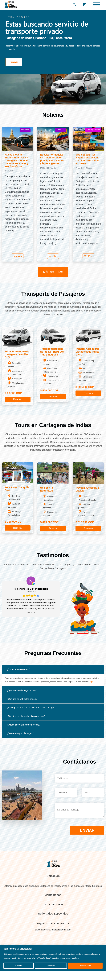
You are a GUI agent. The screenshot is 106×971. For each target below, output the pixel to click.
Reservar (17, 399)
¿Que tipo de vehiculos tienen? (22, 699)
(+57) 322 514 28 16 (53, 904)
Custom (18, 965)
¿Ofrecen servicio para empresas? (23, 725)
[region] (53, 958)
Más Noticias (53, 272)
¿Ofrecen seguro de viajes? (20, 733)
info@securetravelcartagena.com (53, 923)
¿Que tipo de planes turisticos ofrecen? (26, 716)
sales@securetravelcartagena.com (53, 929)
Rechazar (51, 965)
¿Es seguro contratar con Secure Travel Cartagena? (32, 707)
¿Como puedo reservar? (19, 669)
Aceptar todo (85, 965)
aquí (91, 682)
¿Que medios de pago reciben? (22, 690)
